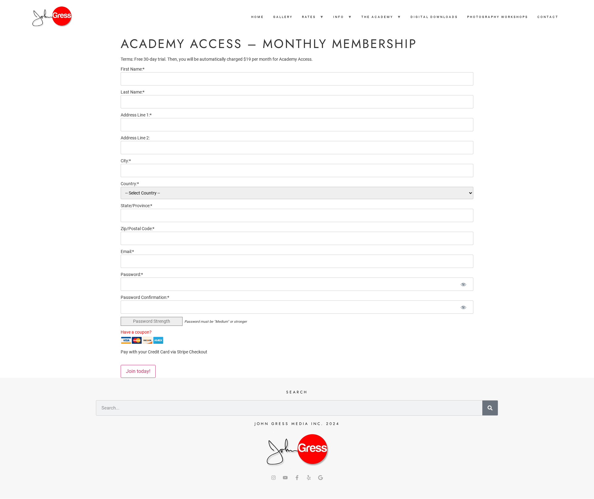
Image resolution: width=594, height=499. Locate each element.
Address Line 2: (135, 137)
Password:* (132, 274)
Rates (309, 17)
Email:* (127, 251)
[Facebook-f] (297, 477)
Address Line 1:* (136, 114)
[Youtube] (285, 477)
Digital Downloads (434, 17)
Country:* (130, 183)
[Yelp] (308, 477)
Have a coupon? (136, 332)
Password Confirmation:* (145, 297)
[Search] (490, 408)
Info (338, 17)
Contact (547, 17)
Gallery (283, 17)
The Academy (377, 17)
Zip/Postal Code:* (137, 228)
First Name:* (132, 69)
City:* (126, 160)
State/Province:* (136, 205)
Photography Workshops (497, 17)
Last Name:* (132, 92)
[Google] (320, 477)
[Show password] (463, 284)
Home (257, 17)
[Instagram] (273, 477)
